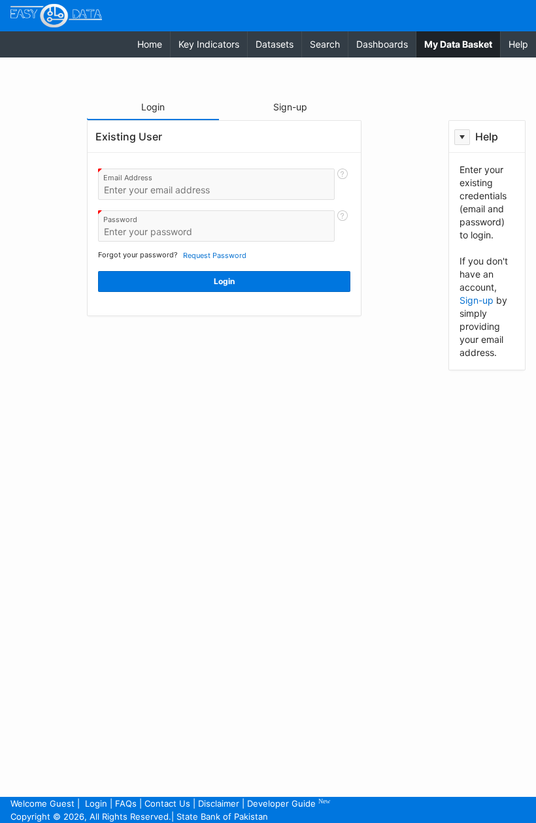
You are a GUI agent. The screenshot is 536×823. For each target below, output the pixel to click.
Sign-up (477, 300)
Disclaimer (218, 803)
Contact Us (167, 803)
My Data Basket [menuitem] (462, 44)
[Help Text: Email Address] (342, 184)
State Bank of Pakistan (222, 816)
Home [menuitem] (149, 44)
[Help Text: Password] (342, 226)
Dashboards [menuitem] (382, 44)
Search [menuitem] (325, 44)
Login (96, 803)
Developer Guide (288, 803)
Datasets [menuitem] (274, 44)
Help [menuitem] (518, 44)
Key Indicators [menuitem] (208, 44)
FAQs (126, 803)
